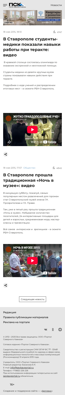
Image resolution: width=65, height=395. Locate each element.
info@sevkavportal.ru (22, 367)
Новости (56, 5)
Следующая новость (32, 299)
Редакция (9, 312)
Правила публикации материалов (25, 317)
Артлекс (47, 390)
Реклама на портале (16, 322)
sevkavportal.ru (11, 376)
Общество (29, 168)
